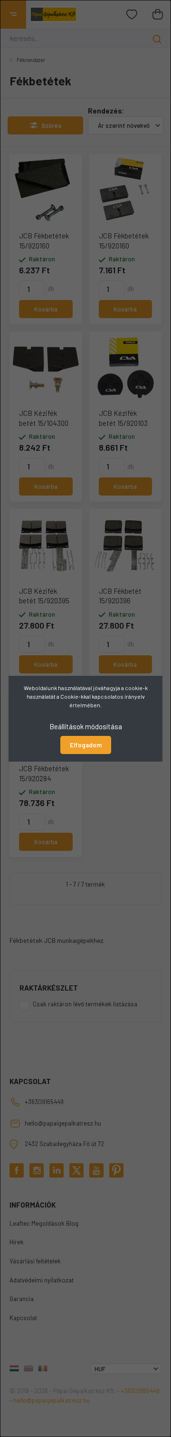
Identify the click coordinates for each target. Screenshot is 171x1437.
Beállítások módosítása (85, 726)
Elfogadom (86, 745)
